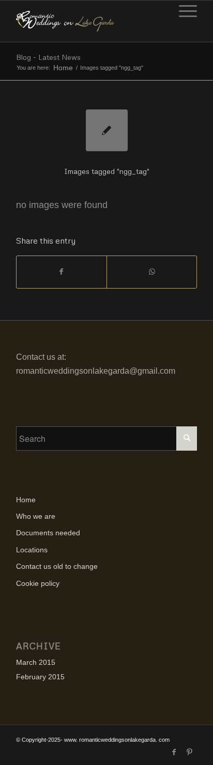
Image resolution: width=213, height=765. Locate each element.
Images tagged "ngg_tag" (106, 171)
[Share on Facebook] (61, 272)
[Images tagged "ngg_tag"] (107, 130)
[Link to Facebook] (173, 752)
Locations (32, 550)
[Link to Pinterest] (189, 752)
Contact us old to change (57, 566)
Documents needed (48, 533)
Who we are (35, 516)
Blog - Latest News (48, 57)
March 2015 (35, 662)
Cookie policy (37, 583)
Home (63, 68)
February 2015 (40, 677)
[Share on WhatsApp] (151, 272)
